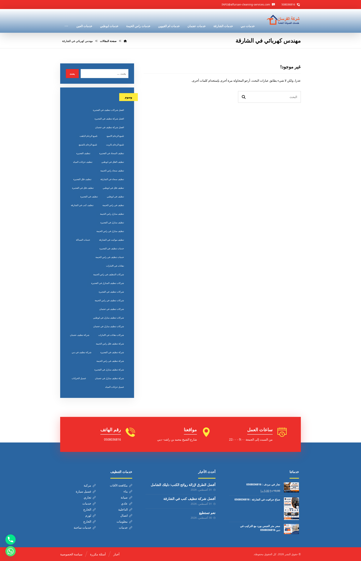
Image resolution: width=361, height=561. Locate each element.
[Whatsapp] (10, 551)
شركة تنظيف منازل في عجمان (109, 378)
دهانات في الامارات (115, 265)
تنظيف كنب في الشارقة (82, 205)
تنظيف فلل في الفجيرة (83, 187)
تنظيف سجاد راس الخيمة (112, 170)
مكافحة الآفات (119, 485)
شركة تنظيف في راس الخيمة (110, 361)
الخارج (87, 509)
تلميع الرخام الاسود (115, 136)
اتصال (124, 515)
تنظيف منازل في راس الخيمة (110, 231)
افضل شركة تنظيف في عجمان (109, 127)
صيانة (124, 497)
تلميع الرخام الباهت (88, 136)
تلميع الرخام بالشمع (88, 144)
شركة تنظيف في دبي (81, 352)
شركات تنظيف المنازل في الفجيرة (107, 283)
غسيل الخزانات (79, 378)
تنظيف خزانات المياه (82, 161)
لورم (88, 515)
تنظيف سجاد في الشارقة (112, 179)
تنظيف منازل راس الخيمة (112, 213)
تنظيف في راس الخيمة (113, 205)
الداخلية (123, 509)
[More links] (66, 21)
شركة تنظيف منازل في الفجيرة (109, 369)
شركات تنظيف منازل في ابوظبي (108, 317)
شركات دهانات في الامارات (111, 335)
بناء (126, 491)
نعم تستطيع (207, 512)
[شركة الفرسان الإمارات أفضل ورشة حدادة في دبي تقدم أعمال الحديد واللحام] (283, 20)
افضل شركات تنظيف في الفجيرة (108, 110)
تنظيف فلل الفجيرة (82, 179)
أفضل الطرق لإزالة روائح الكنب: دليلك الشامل (183, 484)
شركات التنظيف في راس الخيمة (108, 274)
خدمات (86, 503)
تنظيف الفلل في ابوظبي (112, 161)
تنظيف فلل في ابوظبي (113, 187)
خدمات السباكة (83, 239)
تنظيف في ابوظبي (115, 196)
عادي (124, 503)
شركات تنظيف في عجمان (111, 309)
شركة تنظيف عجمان (79, 335)
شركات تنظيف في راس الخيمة (109, 300)
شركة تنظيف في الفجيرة (112, 352)
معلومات (122, 521)
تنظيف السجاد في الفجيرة (111, 153)
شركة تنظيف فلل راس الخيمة (110, 343)
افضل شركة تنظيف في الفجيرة (109, 118)
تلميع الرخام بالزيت (115, 144)
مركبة (87, 485)
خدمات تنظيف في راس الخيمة (110, 257)
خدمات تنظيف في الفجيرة (111, 248)
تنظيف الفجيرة (83, 153)
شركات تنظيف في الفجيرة (111, 291)
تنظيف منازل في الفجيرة (112, 222)
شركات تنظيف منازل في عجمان (108, 326)
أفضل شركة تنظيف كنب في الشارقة (189, 498)
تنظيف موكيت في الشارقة (111, 239)
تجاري (87, 497)
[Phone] (10, 539)
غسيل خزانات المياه (114, 386)
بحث (72, 73)
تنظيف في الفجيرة (89, 196)
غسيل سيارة (83, 491)
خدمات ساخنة (82, 527)
